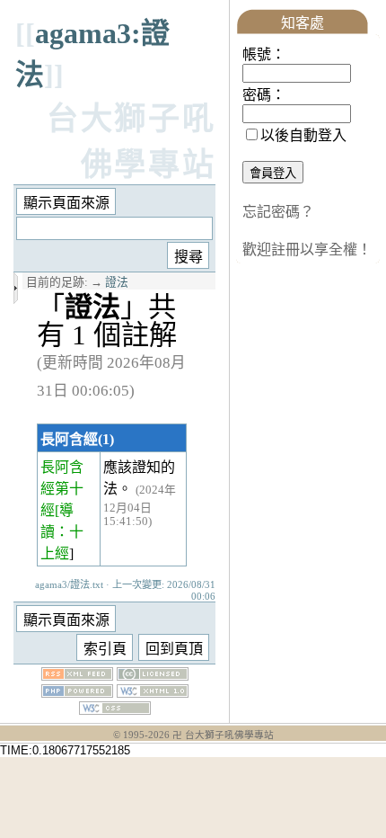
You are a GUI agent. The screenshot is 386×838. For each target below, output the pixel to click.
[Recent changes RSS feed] (77, 675)
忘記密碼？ (278, 211)
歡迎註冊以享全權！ (307, 249)
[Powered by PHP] (77, 692)
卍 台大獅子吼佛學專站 (223, 735)
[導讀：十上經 (61, 532)
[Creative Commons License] (153, 675)
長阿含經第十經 (61, 488)
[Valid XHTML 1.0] (153, 692)
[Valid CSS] (115, 710)
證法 (116, 282)
